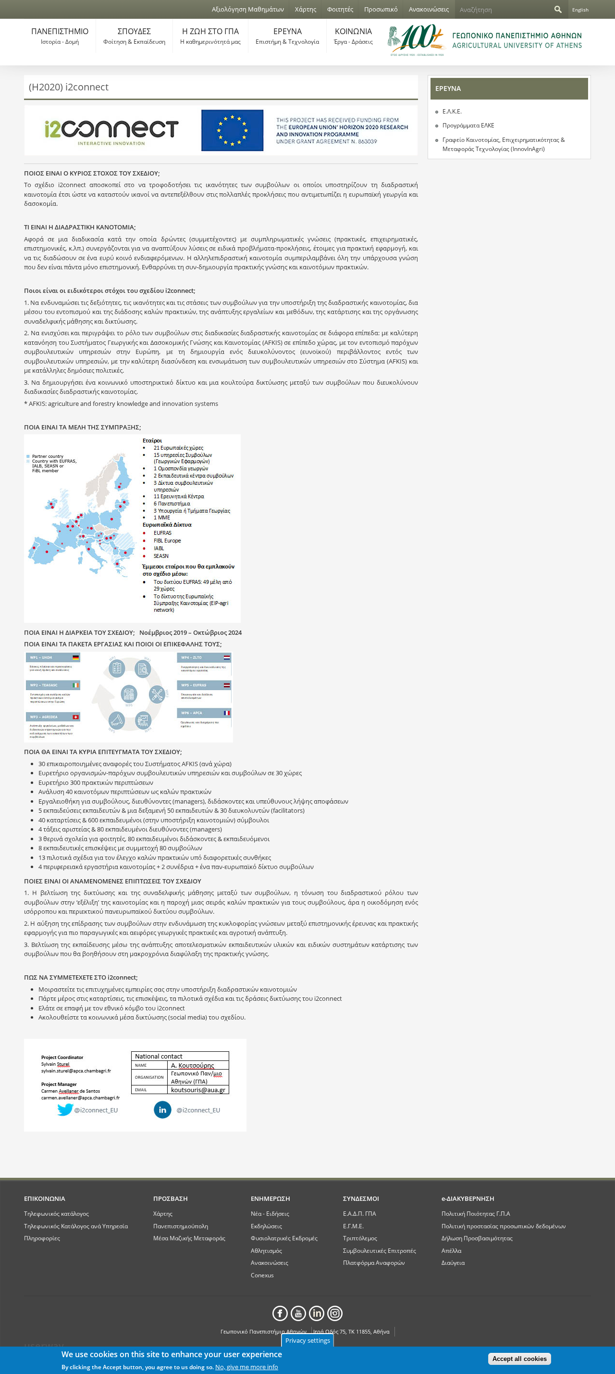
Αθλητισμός (266, 1250)
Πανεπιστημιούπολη (180, 1226)
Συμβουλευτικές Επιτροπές (379, 1250)
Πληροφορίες (42, 1238)
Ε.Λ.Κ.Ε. (452, 111)
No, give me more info (246, 1366)
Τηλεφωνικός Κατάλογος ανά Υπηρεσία (76, 1226)
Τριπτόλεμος (360, 1238)
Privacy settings (307, 1340)
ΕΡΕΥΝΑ (287, 36)
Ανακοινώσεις (429, 9)
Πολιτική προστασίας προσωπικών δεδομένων (504, 1226)
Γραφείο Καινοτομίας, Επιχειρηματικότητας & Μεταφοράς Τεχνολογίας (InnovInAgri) (504, 144)
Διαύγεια (453, 1262)
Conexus (262, 1275)
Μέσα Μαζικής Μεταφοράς (189, 1238)
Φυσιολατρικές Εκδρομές (284, 1238)
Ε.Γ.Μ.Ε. (353, 1226)
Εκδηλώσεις (266, 1226)
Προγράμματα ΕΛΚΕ (468, 125)
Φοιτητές (340, 9)
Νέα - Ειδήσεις (270, 1213)
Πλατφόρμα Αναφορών (374, 1262)
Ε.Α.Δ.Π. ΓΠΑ (359, 1213)
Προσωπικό (381, 9)
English (580, 9)
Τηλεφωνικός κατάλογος (56, 1213)
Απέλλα (451, 1250)
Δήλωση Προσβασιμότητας (477, 1238)
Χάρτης (305, 9)
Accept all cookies (519, 1358)
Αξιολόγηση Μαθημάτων (248, 9)
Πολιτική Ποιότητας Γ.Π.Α (476, 1213)
